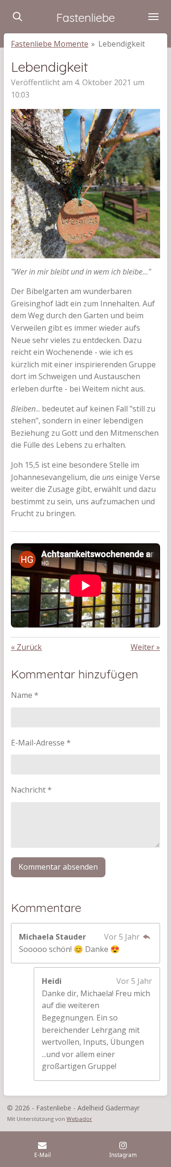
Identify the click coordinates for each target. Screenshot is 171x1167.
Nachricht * (31, 790)
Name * (24, 695)
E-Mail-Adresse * (41, 742)
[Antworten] (147, 937)
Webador (79, 1118)
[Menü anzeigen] (153, 16)
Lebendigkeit (121, 44)
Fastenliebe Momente (49, 44)
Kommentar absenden (58, 867)
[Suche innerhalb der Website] (17, 16)
